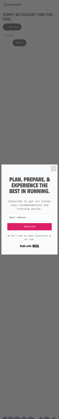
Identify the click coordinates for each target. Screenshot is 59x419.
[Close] (53, 168)
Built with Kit (29, 246)
